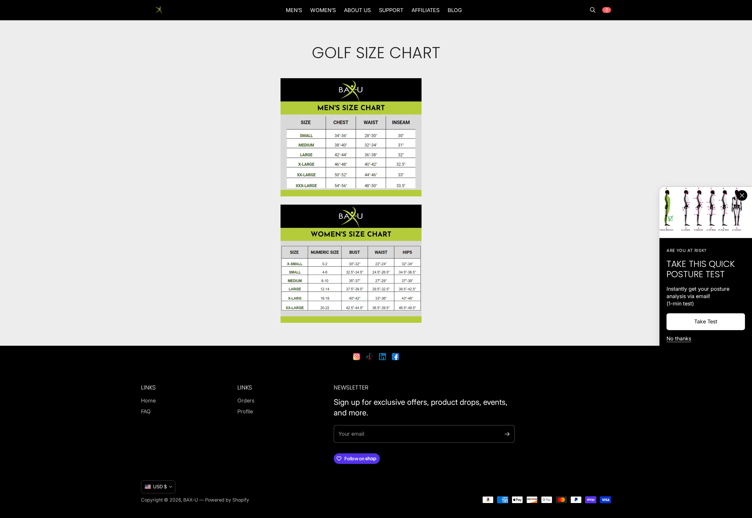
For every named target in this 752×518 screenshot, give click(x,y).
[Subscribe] (507, 434)
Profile (245, 411)
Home (148, 400)
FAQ (146, 411)
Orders (245, 400)
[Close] (742, 195)
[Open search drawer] (593, 10)
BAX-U (190, 500)
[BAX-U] (158, 10)
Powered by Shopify (227, 500)
